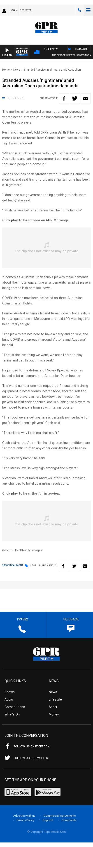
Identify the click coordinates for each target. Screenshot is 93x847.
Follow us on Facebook (31, 746)
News (16, 69)
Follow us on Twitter (31, 758)
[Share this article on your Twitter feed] (75, 98)
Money (54, 714)
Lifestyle (55, 699)
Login (13, 10)
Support (47, 820)
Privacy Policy (25, 820)
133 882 (79, 10)
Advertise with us (24, 815)
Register (26, 10)
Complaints (69, 820)
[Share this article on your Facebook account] (64, 98)
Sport (53, 707)
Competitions (15, 707)
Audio (9, 699)
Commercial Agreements (60, 815)
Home (5, 69)
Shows (10, 692)
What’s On (12, 714)
